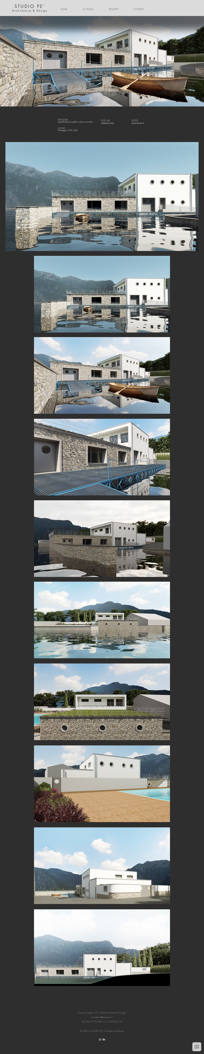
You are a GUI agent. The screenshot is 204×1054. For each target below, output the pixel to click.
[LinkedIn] (103, 1039)
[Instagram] (100, 1039)
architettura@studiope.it (101, 1017)
